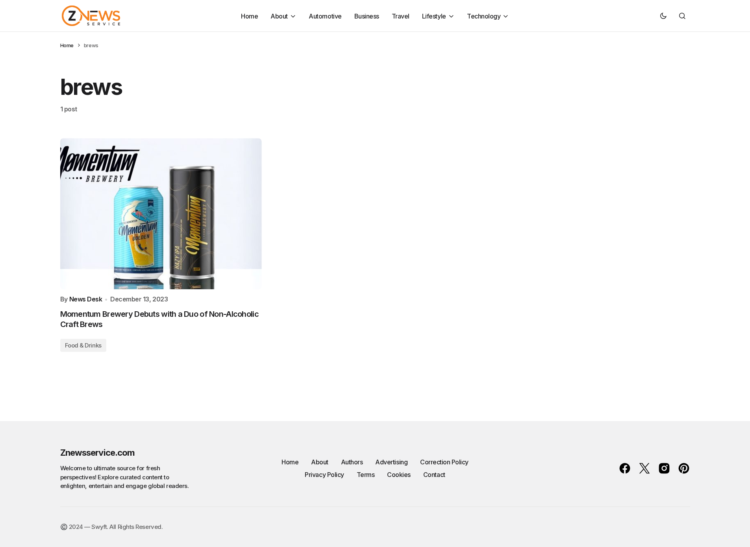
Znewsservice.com (97, 452)
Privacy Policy (324, 475)
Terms (366, 475)
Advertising (391, 462)
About (319, 462)
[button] (663, 16)
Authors (352, 462)
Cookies (399, 475)
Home (67, 45)
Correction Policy (444, 462)
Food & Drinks (83, 345)
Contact (434, 475)
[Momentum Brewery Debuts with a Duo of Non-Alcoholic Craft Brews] (161, 213)
